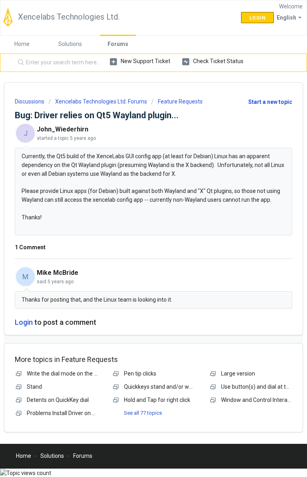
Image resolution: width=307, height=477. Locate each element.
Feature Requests (180, 101)
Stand (34, 387)
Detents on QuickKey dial (58, 400)
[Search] (19, 63)
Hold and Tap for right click (157, 400)
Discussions (29, 101)
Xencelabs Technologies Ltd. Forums (101, 101)
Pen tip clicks (140, 373)
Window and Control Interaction (260, 400)
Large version (238, 373)
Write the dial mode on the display (69, 373)
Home (22, 44)
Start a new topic (270, 102)
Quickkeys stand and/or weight (163, 387)
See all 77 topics (143, 413)
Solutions (70, 44)
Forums (118, 44)
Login (24, 322)
